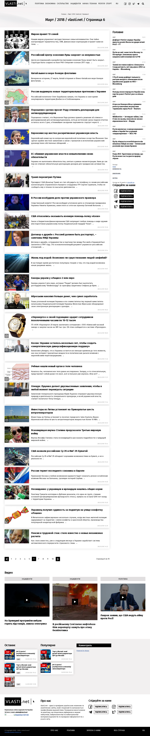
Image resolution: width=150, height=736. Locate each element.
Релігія (101, 3)
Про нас (54, 730)
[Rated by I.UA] (9, 715)
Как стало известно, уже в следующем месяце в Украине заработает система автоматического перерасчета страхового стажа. (65, 542)
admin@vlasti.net (21, 712)
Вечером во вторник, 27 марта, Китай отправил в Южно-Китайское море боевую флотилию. (67, 79)
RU (117, 3)
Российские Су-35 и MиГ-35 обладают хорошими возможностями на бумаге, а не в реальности (67, 457)
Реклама (71, 730)
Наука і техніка (89, 3)
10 (53, 559)
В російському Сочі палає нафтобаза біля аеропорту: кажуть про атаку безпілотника (74, 627)
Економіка (50, 3)
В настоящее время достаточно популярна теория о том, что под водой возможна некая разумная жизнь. (68, 264)
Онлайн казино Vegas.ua (13, 732)
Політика (39, 3)
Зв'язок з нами (94, 730)
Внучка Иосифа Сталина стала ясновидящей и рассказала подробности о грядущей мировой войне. (68, 439)
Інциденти (75, 3)
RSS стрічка (119, 730)
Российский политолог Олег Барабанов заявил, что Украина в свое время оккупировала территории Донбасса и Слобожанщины (64, 98)
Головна (63, 14)
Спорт (109, 3)
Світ (114, 37)
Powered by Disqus (83, 651)
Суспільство (63, 3)
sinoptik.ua (130, 182)
